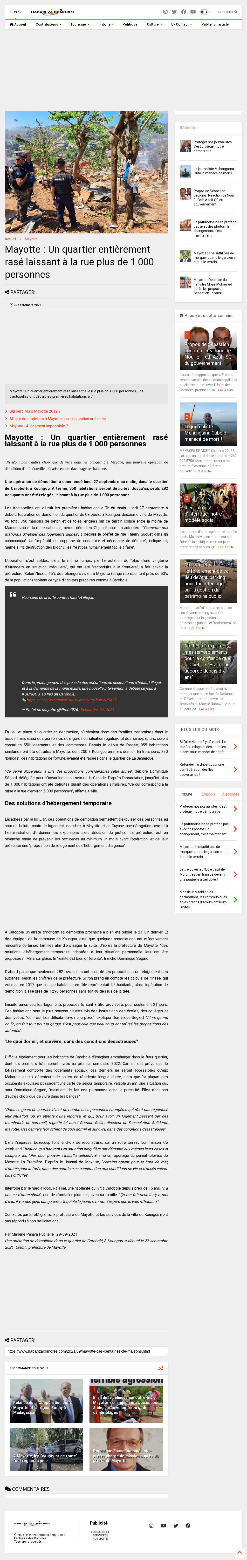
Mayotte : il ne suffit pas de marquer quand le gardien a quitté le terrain (215, 257)
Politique (130, 24)
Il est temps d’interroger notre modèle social (203, 514)
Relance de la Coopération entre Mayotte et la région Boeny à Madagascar (43, 1407)
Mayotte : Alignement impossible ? (38, 426)
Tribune (104, 24)
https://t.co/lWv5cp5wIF (47, 700)
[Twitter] (174, 12)
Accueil (20, 24)
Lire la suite (225, 390)
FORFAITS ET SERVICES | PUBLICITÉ (100, 1535)
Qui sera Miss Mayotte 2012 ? (35, 411)
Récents (187, 127)
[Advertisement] (123, 70)
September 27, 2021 (97, 709)
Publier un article (215, 24)
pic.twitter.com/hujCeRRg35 (92, 700)
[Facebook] (183, 12)
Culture (153, 24)
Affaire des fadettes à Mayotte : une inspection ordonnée (57, 418)
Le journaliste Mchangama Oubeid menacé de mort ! (205, 433)
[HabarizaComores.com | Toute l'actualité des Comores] (52, 13)
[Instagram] (165, 12)
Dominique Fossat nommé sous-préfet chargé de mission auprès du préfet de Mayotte (126, 1456)
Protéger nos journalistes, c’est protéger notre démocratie (213, 146)
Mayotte (31, 239)
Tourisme (78, 24)
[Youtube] (193, 12)
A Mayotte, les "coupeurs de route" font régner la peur (45, 1458)
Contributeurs (47, 24)
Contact (182, 24)
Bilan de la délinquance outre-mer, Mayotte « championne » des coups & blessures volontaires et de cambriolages (125, 1405)
